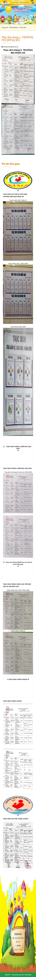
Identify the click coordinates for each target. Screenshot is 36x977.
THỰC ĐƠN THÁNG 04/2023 (12, 701)
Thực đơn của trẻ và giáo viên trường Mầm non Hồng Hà (15, 195)
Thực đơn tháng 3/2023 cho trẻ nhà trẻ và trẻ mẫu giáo (17, 585)
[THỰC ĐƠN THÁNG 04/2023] (18, 687)
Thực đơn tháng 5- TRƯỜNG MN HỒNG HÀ (17, 38)
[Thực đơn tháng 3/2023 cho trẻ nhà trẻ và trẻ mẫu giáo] (18, 570)
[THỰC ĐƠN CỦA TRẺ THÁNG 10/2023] (18, 805)
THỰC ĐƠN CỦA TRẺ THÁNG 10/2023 (15, 819)
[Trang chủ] (18, 2)
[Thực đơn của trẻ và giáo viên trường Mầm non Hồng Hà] (18, 180)
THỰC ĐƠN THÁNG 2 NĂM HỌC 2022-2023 (17, 468)
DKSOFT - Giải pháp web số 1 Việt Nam (18, 975)
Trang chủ (5, 27)
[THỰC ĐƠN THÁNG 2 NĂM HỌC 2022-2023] (18, 455)
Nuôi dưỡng (14, 27)
